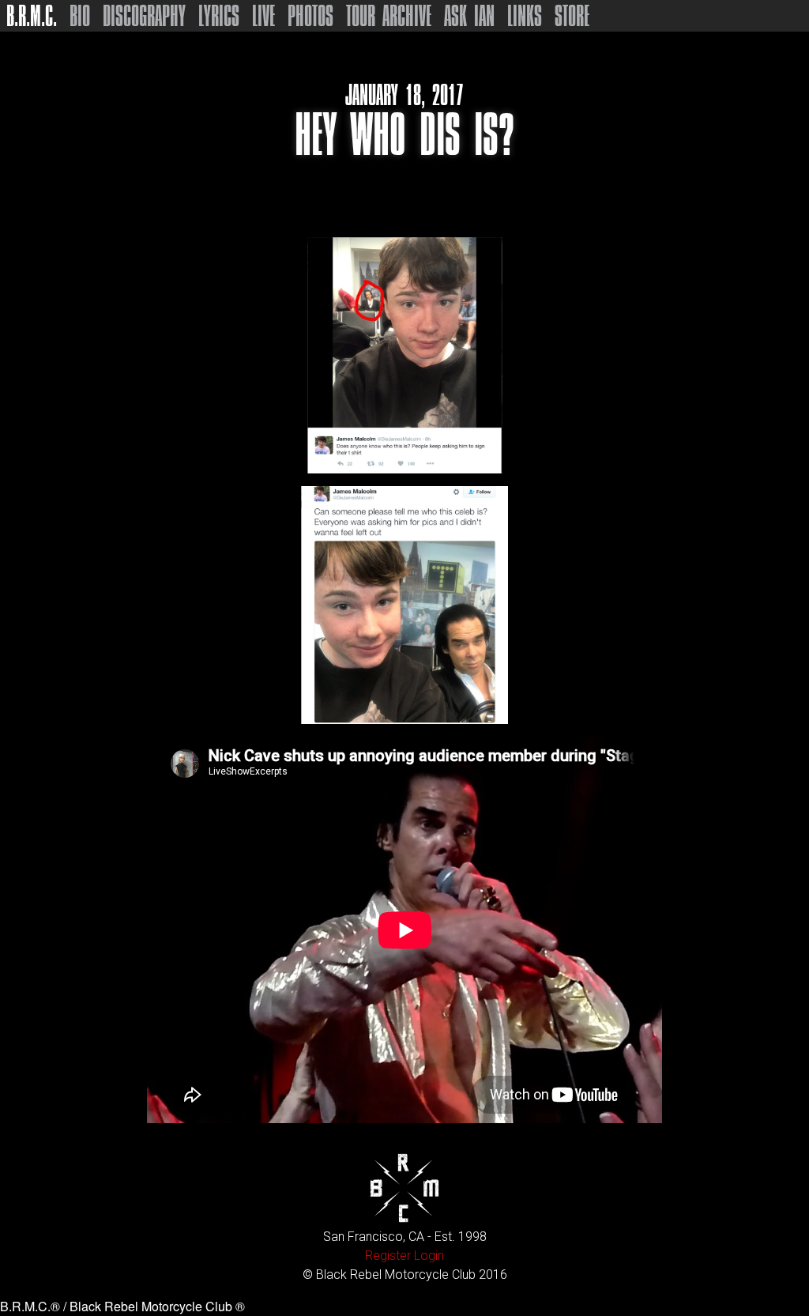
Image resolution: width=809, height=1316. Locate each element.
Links (524, 16)
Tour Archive (388, 16)
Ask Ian (469, 16)
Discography (144, 16)
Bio (80, 16)
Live (263, 16)
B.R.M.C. (31, 16)
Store (572, 16)
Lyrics (218, 16)
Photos (310, 16)
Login (429, 1255)
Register (388, 1255)
